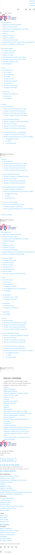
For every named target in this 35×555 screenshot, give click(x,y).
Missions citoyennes (9, 417)
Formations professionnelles (10, 40)
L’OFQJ (3, 68)
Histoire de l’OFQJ (8, 305)
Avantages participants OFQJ (10, 61)
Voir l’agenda (3, 536)
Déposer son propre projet (7, 534)
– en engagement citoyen (12, 139)
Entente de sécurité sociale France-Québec (14, 59)
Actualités (32, 3)
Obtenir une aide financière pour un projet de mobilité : (19, 136)
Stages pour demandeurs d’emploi (11, 24)
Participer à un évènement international (14, 126)
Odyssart (4, 33)
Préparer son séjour (7, 55)
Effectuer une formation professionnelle (14, 113)
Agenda (33, 5)
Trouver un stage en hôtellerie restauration (15, 115)
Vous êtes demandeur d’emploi (10, 119)
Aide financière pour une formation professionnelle (17, 413)
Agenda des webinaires (9, 403)
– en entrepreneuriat (10, 143)
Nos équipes (7, 76)
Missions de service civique (9, 27)
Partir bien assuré (7, 267)
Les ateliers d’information (9, 50)
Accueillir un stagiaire (5, 538)
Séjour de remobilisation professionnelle (13, 44)
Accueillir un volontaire (6, 540)
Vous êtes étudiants (7, 106)
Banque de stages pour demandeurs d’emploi (15, 393)
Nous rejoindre (4, 519)
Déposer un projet (8, 397)
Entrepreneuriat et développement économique (15, 29)
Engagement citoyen (8, 35)
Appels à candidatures (9, 389)
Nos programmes (6, 22)
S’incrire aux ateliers (6, 215)
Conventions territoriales (10, 87)
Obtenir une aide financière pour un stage (15, 109)
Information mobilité (6, 48)
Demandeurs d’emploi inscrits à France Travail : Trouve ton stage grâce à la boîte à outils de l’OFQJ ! (16, 433)
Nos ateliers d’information (10, 401)
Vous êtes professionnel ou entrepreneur (13, 187)
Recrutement (7, 96)
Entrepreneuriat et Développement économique (13, 480)
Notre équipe (3, 517)
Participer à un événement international (14, 111)
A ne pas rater (7, 423)
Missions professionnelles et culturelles (14, 415)
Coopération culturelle (8, 31)
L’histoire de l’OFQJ (9, 79)
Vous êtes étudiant (7, 161)
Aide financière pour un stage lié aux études (15, 411)
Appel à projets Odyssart (10, 391)
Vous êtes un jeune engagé (9, 202)
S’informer (6, 399)
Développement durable (10, 286)
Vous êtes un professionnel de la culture (13, 204)
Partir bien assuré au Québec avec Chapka (14, 57)
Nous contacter (8, 460)
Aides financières (8, 409)
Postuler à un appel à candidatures (13, 189)
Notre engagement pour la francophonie (15, 288)
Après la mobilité (7, 64)
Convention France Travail (11, 85)
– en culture (8, 141)
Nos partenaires (8, 83)
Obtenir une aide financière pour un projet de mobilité (18, 191)
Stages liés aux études (8, 38)
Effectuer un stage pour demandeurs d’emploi (16, 121)
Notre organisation (9, 74)
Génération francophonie (10, 81)
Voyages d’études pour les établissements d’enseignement (18, 42)
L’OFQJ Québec (6, 314)
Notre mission (7, 72)
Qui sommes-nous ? (7, 70)
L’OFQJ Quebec (8, 98)
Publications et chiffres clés (11, 94)
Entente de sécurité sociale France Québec (11, 506)
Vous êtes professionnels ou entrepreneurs (14, 132)
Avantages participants (8, 269)
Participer (3, 104)
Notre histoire (6, 91)
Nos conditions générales (8, 471)
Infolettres (32, 1)
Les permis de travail (8, 53)
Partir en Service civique (10, 124)
